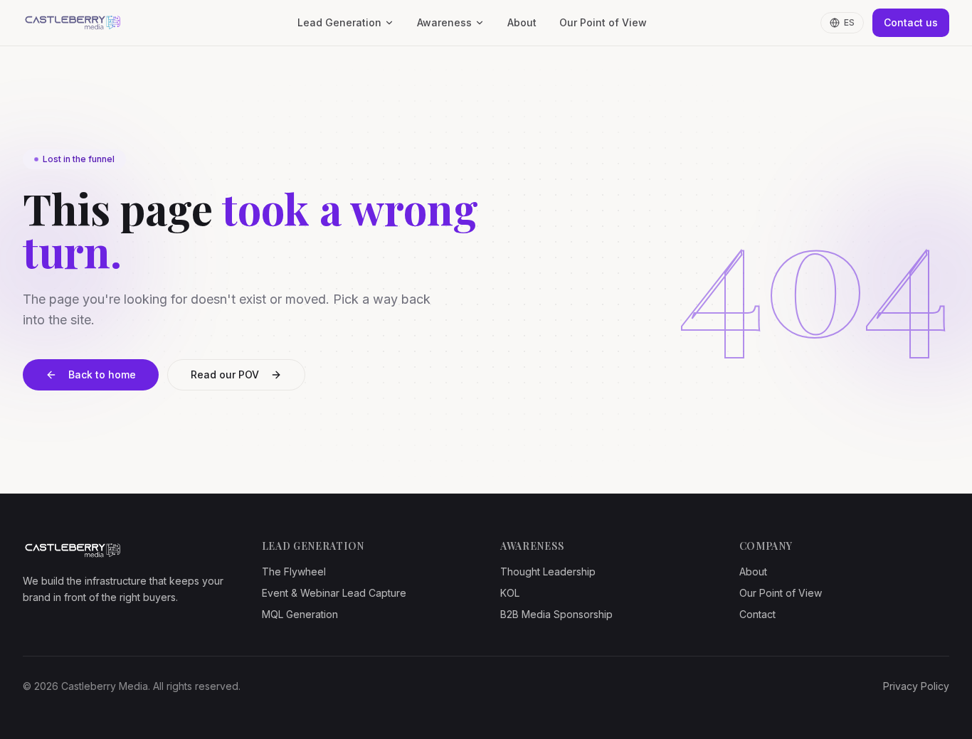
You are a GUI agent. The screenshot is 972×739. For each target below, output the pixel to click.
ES (849, 22)
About (522, 22)
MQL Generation (300, 614)
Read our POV (225, 374)
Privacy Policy (916, 686)
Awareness (444, 22)
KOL (509, 593)
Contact (757, 614)
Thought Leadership (548, 571)
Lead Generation (339, 22)
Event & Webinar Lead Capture (334, 593)
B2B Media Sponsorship (556, 614)
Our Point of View (603, 22)
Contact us (911, 22)
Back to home (102, 374)
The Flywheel (294, 571)
